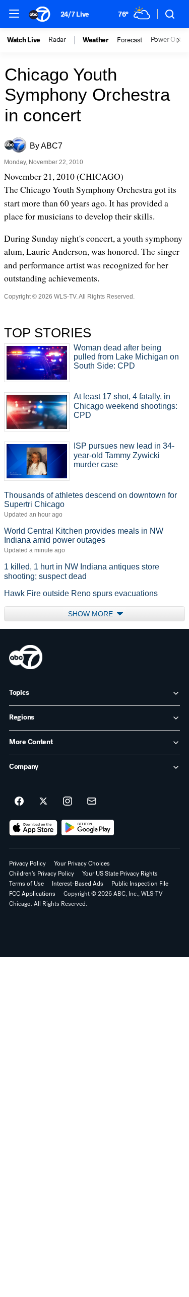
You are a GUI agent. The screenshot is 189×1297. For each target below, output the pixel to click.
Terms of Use (26, 884)
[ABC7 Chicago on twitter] (43, 801)
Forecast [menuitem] (130, 40)
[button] (14, 14)
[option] (27, 40)
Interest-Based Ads (77, 884)
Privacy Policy (27, 863)
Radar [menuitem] (57, 39)
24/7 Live (74, 14)
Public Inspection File (139, 884)
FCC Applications (32, 894)
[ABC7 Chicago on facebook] (19, 801)
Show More (91, 614)
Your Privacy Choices (82, 863)
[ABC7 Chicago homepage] (39, 14)
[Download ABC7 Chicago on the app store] (33, 828)
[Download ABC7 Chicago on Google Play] (87, 828)
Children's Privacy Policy (41, 874)
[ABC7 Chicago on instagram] (67, 801)
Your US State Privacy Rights (120, 874)
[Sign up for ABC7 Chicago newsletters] (92, 801)
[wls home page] (25, 657)
